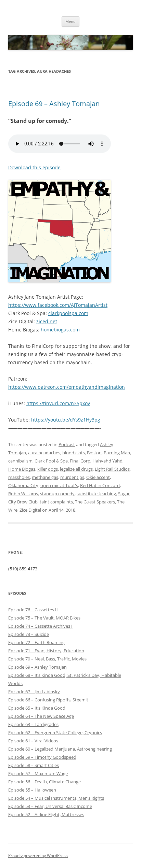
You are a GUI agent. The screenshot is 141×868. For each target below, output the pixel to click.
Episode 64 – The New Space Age (41, 716)
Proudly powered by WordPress (38, 855)
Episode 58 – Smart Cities (33, 765)
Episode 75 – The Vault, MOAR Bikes (44, 618)
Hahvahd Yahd (107, 461)
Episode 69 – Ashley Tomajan (54, 103)
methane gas (45, 477)
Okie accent (98, 477)
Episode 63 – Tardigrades (33, 724)
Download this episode (34, 167)
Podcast (67, 444)
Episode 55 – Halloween (32, 790)
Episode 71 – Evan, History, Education (46, 651)
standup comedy (57, 493)
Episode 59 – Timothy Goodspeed (42, 757)
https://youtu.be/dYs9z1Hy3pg (65, 419)
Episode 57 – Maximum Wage (38, 773)
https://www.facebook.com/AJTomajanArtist (57, 305)
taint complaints (56, 502)
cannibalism (20, 461)
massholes (19, 477)
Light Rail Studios (112, 469)
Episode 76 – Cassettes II (33, 610)
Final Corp (80, 461)
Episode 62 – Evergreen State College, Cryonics (55, 732)
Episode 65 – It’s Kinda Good (36, 708)
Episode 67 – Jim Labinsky (34, 691)
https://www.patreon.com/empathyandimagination (66, 387)
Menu (70, 21)
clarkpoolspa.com (68, 313)
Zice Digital (30, 510)
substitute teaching (96, 493)
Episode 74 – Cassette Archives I (40, 626)
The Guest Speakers (95, 502)
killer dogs (47, 469)
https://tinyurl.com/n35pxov (58, 403)
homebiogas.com (60, 329)
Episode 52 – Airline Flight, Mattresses (46, 814)
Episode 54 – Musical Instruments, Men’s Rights (56, 798)
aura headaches (44, 453)
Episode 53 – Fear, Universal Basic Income (50, 806)
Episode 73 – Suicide (28, 634)
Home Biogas (21, 469)
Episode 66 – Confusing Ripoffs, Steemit (48, 700)
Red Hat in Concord (100, 485)
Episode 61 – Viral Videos (33, 741)
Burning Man (117, 453)
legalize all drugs (76, 469)
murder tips (72, 477)
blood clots (73, 453)
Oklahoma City (23, 485)
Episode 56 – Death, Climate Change (44, 782)
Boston (94, 453)
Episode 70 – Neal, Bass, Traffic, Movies (47, 659)
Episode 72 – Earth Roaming (36, 642)
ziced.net (46, 321)
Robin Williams (23, 493)
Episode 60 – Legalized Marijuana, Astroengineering (60, 749)
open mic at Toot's (59, 485)
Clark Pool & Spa (51, 461)
